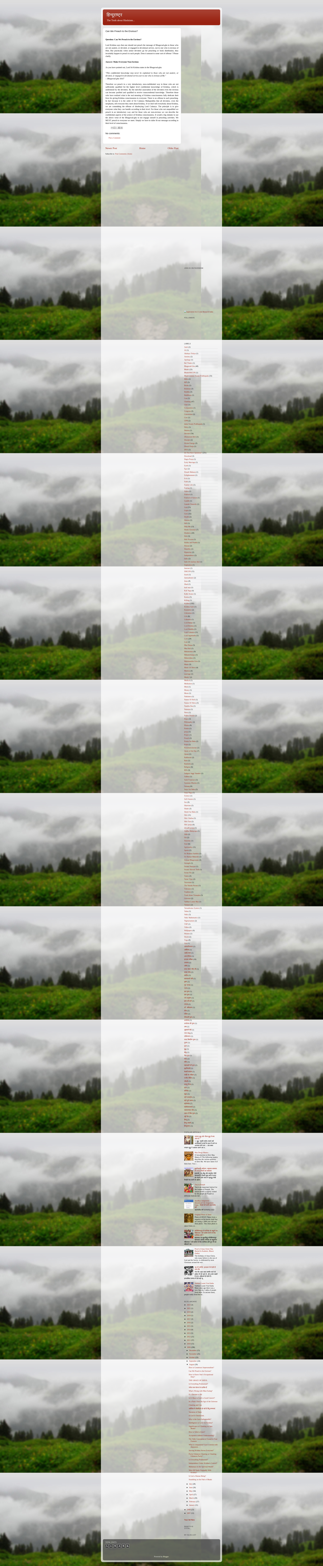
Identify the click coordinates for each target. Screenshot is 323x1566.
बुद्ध (185, 1049)
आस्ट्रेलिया (187, 956)
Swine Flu (188, 873)
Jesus (186, 581)
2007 (189, 1513)
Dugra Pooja (188, 459)
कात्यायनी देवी (188, 979)
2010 (189, 1344)
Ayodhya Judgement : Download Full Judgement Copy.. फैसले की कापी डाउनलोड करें (205, 1204)
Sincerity (187, 841)
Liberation (188, 613)
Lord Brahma (189, 626)
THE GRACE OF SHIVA (198, 1380)
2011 (189, 1340)
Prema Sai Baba (190, 741)
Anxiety (187, 357)
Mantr (186, 664)
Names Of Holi (189, 700)
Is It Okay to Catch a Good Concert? (202, 1398)
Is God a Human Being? (197, 1476)
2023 (189, 1305)
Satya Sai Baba (189, 789)
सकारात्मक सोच (189, 1110)
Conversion (188, 414)
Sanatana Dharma (190, 783)
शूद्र (185, 1094)
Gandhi (186, 501)
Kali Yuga (187, 591)
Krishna (187, 603)
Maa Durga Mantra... (202, 1152)
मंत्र (185, 1059)
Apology (187, 360)
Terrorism (187, 882)
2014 (189, 1330)
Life (185, 616)
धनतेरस (186, 1020)
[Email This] (112, 128)
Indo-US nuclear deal (191, 562)
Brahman (187, 389)
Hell (185, 523)
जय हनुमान (187, 998)
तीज (185, 1011)
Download (188, 456)
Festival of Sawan (190, 498)
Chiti (186, 405)
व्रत (185, 1088)
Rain (185, 761)
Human (186, 546)
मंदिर (185, 1062)
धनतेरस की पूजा (189, 1023)
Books (186, 385)
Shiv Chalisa (188, 818)
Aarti (186, 347)
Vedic (186, 914)
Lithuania (187, 619)
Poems (186, 728)
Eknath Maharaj (190, 472)
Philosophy (188, 722)
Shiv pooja (188, 825)
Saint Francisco (189, 780)
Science (187, 796)
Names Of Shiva (190, 703)
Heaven (187, 520)
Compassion (188, 408)
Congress (187, 411)
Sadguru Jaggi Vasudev (192, 773)
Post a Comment (114, 138)
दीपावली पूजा (188, 1017)
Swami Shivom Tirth (191, 870)
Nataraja (187, 709)
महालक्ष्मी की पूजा (189, 1065)
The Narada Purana (191, 886)
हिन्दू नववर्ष (187, 1123)
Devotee (187, 434)
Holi (185, 536)
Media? (186, 677)
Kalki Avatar (188, 594)
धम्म (185, 1027)
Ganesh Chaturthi (190, 504)
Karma (186, 597)
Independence (189, 555)
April (191, 1494)
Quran (186, 754)
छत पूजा (186, 995)
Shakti (186, 809)
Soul (185, 844)
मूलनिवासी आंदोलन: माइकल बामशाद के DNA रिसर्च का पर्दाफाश (206, 1169)
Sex (185, 802)
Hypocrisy (188, 552)
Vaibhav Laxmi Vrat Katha (204, 1283)
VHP (186, 924)
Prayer (186, 735)
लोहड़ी (186, 1081)
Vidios (186, 927)
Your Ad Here (189, 1520)
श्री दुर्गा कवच (188, 1100)
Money (186, 690)
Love (186, 639)
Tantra (186, 876)
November (193, 1354)
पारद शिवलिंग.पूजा (189, 1039)
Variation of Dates (195, 1412)
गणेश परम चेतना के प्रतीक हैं (198, 1387)
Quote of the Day (190, 751)
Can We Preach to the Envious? (200, 1371)
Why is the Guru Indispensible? (200, 1419)
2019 (189, 1312)
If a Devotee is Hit (195, 1394)
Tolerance (187, 889)
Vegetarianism (189, 921)
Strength (187, 863)
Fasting (186, 488)
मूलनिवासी (187, 1068)
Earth (186, 466)
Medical (187, 680)
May (191, 1491)
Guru (186, 514)
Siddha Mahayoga (190, 831)
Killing (186, 600)
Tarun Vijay (188, 879)
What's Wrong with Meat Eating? (200, 1391)
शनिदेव (186, 1091)
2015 (189, 1326)
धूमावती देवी (187, 1030)
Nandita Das (188, 706)
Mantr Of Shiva (189, 668)
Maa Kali (187, 648)
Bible (186, 379)
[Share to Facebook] (119, 128)
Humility (187, 549)
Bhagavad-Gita (189, 366)
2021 (189, 1308)
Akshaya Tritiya (190, 353)
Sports (186, 850)
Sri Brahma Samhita (191, 854)
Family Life (188, 485)
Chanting (187, 402)
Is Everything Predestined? (198, 1384)
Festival (187, 494)
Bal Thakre (188, 363)
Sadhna (186, 777)
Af (185, 350)
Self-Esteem (188, 799)
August (192, 1364)
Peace (186, 719)
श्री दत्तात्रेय (188, 1097)
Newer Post (111, 148)
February (192, 1502)
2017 (189, 1319)
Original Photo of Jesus (203, 1215)
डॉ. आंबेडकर (188, 1007)
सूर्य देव (186, 1116)
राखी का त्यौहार (189, 1075)
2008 (189, 1510)
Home (142, 148)
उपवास (186, 963)
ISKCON (187, 571)
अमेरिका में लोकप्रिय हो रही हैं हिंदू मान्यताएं (202, 1409)
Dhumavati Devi (190, 437)
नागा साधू (187, 1033)
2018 (189, 1316)
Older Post (173, 148)
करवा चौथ (187, 972)
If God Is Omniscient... (197, 1416)
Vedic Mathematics (191, 918)
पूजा (185, 1046)
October (192, 1357)
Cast (185, 398)
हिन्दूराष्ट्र (114, 14)
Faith (186, 482)
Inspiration (188, 565)
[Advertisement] (205, 45)
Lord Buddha (189, 629)
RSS (185, 770)
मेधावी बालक (188, 1072)
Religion (187, 767)
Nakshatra (187, 696)
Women (187, 934)
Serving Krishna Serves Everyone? (201, 1450)
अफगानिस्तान (188, 946)
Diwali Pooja (189, 446)
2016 (189, 1323)
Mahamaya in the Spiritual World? (201, 1467)
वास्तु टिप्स (187, 1084)
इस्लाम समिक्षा (188, 959)
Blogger (166, 1557)
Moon (186, 693)
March (191, 1498)
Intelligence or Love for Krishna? (201, 1423)
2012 (189, 1337)
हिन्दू (185, 1120)
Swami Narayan (190, 866)
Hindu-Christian (190, 530)
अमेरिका (186, 950)
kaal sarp (187, 587)
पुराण (185, 1043)
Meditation (188, 684)
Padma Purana (189, 716)
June (191, 1487)
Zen (185, 943)
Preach (186, 738)
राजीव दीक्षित (188, 1078)
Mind (186, 687)
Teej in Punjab (200, 1185)
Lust (185, 642)
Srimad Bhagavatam (191, 860)
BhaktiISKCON (189, 373)
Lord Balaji (188, 623)
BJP (185, 382)
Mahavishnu (188, 658)
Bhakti (186, 369)
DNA (186, 450)
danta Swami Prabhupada (193, 424)
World (186, 937)
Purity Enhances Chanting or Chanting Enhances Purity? (202, 1455)
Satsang (187, 786)
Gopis (186, 510)
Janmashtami (188, 578)
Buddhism (187, 395)
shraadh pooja (189, 828)
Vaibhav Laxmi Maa (191, 902)
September (193, 1361)
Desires (186, 430)
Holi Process (188, 539)
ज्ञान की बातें (188, 1001)
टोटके (186, 1004)
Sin (185, 837)
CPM (186, 421)
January (192, 1505)
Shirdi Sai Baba (189, 812)
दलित (186, 1014)
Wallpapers (188, 930)
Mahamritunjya (189, 655)
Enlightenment (189, 475)
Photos (186, 725)
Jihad (186, 584)
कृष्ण (185, 982)
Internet (187, 568)
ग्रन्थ (185, 988)
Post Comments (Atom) (123, 154)
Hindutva (187, 533)
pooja (186, 732)
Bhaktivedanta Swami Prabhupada (196, 376)
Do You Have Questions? (193, 453)
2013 (189, 1333)
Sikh (185, 834)
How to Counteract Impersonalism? (201, 1367)
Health (186, 517)
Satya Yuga (188, 793)
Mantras (187, 671)
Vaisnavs (187, 905)
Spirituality (188, 847)
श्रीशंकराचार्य (188, 1107)
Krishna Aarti (189, 607)
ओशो (185, 966)
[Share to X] (117, 128)
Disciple (187, 440)
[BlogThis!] (114, 128)
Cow (185, 418)
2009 (189, 1347)
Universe (187, 898)
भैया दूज (186, 1055)
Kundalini (187, 610)
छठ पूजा (186, 991)
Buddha (187, 392)
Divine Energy (189, 443)
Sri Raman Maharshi (191, 857)
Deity (186, 427)
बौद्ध (185, 1052)
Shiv (185, 815)
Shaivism (187, 805)
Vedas (186, 911)
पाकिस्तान (187, 1036)
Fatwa (186, 491)
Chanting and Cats (195, 1405)
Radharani (187, 757)
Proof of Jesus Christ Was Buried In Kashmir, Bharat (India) (204, 1251)
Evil (185, 478)
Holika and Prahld (190, 543)
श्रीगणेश (187, 1104)
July (191, 1484)
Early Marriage (189, 462)
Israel (186, 575)
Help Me (187, 527)
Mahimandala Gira (190, 661)
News (186, 712)
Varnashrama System (191, 908)
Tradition (187, 892)
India (186, 559)
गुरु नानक (187, 985)
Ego (185, 469)
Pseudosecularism (190, 748)
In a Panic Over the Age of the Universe (203, 1401)
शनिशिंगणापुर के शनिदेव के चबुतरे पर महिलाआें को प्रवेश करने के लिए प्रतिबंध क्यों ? (206, 1233)
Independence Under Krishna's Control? (203, 1463)
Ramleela (187, 764)
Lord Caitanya (189, 632)
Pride (186, 745)
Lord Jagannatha (190, 636)
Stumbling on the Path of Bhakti (200, 1480)
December (193, 1350)
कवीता (186, 975)
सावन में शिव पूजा (189, 1113)
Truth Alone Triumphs (192, 895)
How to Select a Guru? (197, 1432)
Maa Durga (188, 645)
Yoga (186, 940)
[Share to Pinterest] (121, 128)
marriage (187, 674)
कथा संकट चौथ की (190, 969)
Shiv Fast (187, 821)
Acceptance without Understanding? (201, 1435)
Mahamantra (188, 652)
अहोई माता (187, 953)
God (185, 507)
